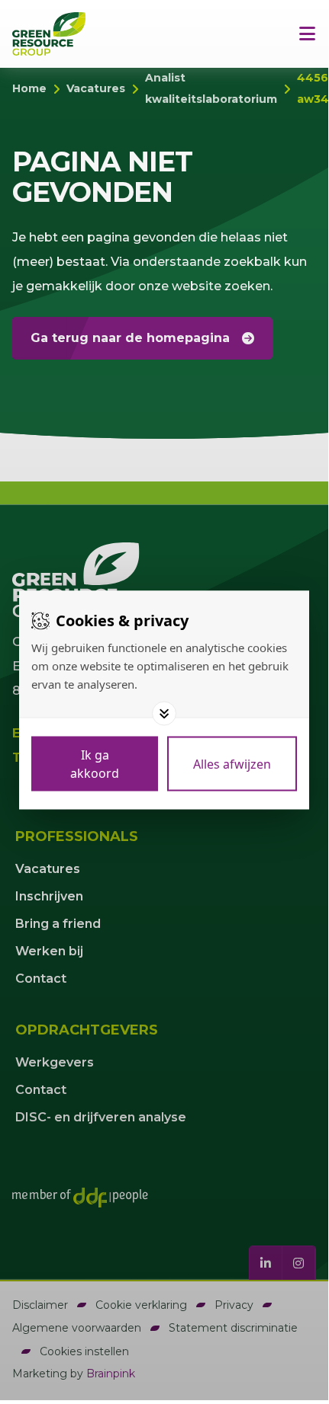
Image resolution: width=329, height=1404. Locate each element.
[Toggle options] (164, 714)
